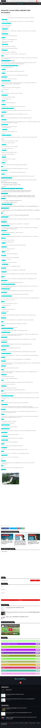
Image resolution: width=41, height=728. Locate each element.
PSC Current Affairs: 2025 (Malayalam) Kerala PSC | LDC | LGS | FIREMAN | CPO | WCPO (34, 542)
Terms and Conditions (32, 722)
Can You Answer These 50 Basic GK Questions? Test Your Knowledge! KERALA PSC (22, 1)
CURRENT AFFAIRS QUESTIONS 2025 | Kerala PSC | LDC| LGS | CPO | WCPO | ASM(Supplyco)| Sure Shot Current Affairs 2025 (20, 543)
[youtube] (20, 683)
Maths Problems (20, 655)
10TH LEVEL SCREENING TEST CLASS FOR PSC (20, 643)
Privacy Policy (21, 722)
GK (20, 652)
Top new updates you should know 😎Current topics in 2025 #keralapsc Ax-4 (7, 542)
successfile (9, 723)
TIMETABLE (20, 673)
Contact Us (38, 722)
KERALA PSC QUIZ (9, 689)
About (17, 722)
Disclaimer (26, 722)
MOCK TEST (20, 658)
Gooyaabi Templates (20, 726)
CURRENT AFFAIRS (6, 525)
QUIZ (20, 667)
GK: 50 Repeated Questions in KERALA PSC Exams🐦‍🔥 (15, 607)
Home (14, 722)
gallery (20, 649)
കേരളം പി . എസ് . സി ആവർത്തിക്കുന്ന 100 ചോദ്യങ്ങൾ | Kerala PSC (17, 616)
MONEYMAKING (20, 661)
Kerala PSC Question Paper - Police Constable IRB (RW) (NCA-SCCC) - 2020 (18, 712)
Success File (3, 14)
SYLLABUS (20, 670)
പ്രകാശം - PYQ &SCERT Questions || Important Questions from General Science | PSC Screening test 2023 (21, 718)
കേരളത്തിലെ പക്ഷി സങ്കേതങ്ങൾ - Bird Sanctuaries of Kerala (16, 707)
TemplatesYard (9, 726)
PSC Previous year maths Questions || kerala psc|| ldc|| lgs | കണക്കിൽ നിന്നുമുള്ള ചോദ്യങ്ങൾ (23, 612)
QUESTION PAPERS (20, 664)
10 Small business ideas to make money (20, 640)
